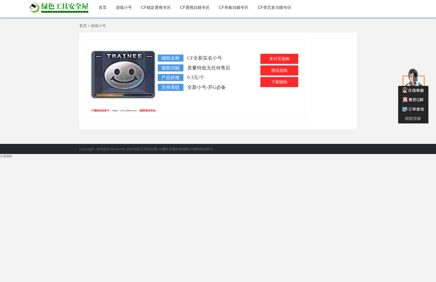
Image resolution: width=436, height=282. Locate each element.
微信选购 (279, 70)
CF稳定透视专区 (156, 7)
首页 (103, 7)
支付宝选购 (279, 59)
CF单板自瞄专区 (234, 7)
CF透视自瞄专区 (195, 7)
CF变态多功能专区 (274, 7)
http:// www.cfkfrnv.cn (125, 110)
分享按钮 (6, 156)
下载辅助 (279, 82)
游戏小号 (124, 7)
